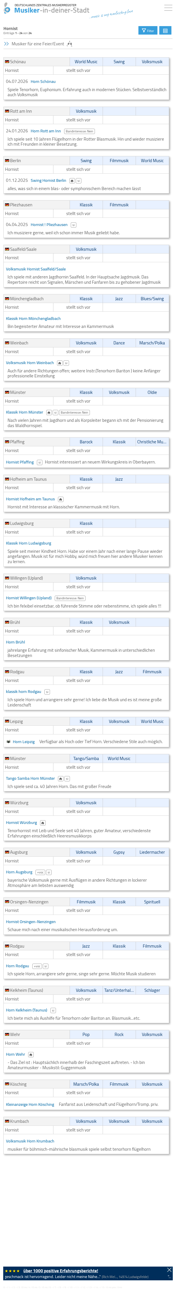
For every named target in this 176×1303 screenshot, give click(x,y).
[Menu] (169, 6)
